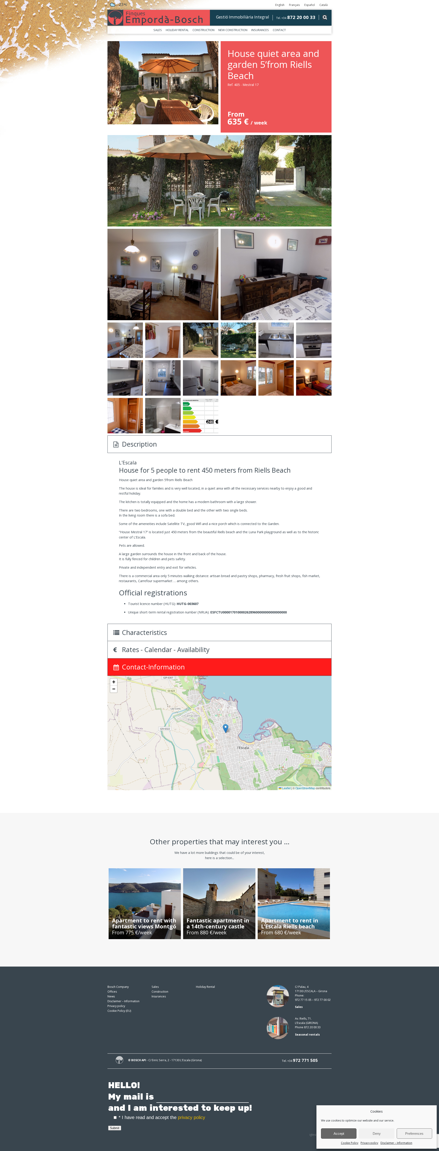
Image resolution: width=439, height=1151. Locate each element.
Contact (279, 30)
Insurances (260, 30)
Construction (203, 30)
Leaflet (286, 788)
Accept (339, 1133)
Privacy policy (369, 1143)
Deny (377, 1133)
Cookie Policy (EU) (119, 1011)
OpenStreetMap (305, 788)
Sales (157, 30)
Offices (112, 992)
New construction (232, 30)
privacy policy (191, 1117)
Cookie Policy (349, 1143)
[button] (225, 728)
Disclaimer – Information (396, 1143)
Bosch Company (118, 987)
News (111, 996)
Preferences (414, 1133)
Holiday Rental (177, 30)
